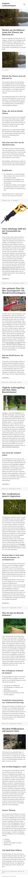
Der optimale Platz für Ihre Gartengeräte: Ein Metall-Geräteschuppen (13, 290)
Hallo (3, 872)
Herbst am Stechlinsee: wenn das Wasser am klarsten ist (13, 32)
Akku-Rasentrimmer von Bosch (10, 445)
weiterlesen (6, 278)
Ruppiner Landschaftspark (9, 4)
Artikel (23, 283)
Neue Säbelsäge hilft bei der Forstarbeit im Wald (14, 231)
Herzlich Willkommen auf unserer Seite (13, 729)
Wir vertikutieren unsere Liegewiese (11, 495)
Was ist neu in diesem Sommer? (13, 614)
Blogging (16, 200)
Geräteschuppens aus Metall (12, 342)
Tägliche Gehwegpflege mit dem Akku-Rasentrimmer (13, 389)
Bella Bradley (16, 283)
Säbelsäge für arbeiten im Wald (10, 267)
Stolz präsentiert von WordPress (9, 876)
